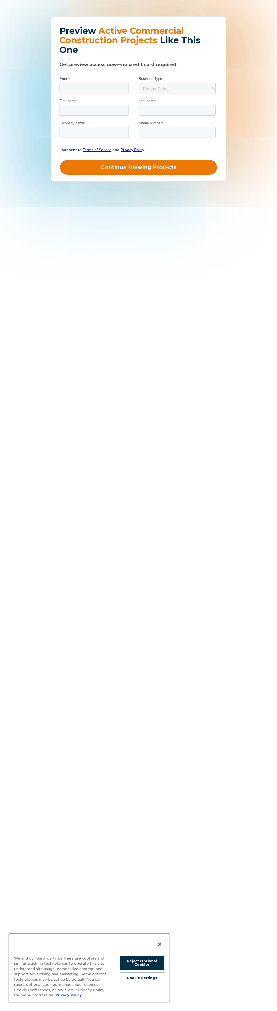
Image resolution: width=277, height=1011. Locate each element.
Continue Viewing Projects (138, 167)
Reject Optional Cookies (142, 963)
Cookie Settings (142, 978)
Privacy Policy (68, 995)
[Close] (160, 944)
